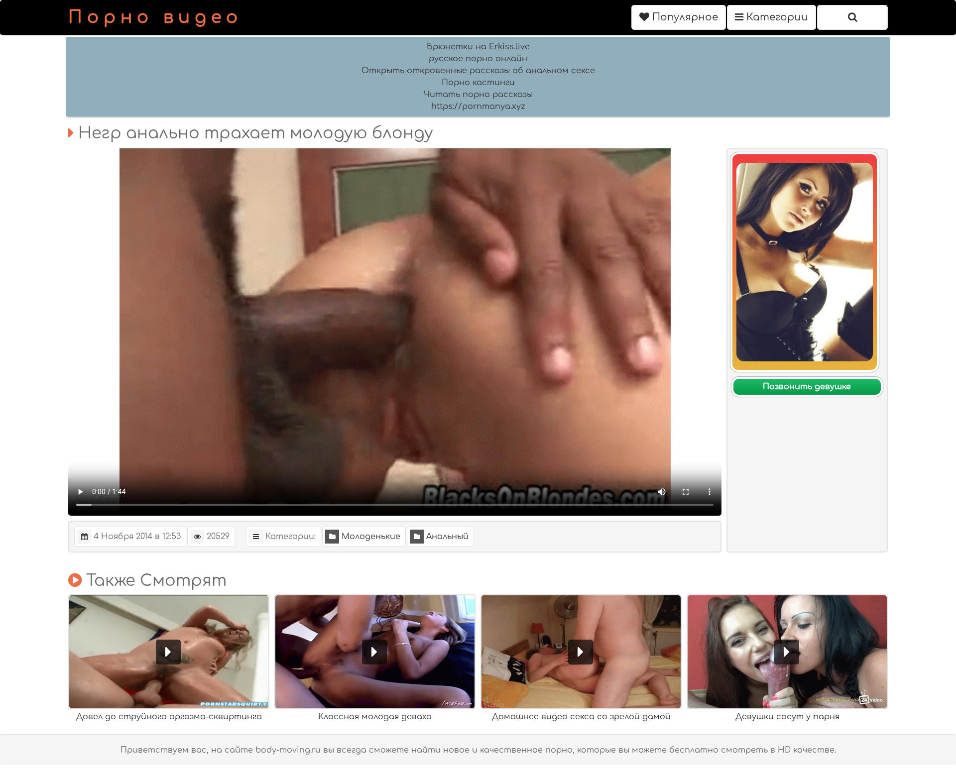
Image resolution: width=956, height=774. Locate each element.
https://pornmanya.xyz (478, 106)
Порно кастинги (478, 82)
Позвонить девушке (807, 386)
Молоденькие (371, 536)
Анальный (447, 536)
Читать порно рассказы (478, 94)
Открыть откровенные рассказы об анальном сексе (478, 70)
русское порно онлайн (478, 58)
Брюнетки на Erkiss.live (478, 46)
